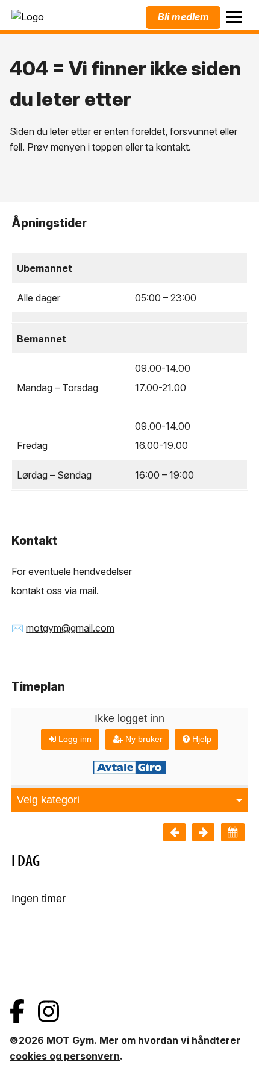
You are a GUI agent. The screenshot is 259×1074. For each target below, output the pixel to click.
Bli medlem (183, 17)
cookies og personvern (65, 1056)
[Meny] (234, 17)
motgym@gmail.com (70, 628)
